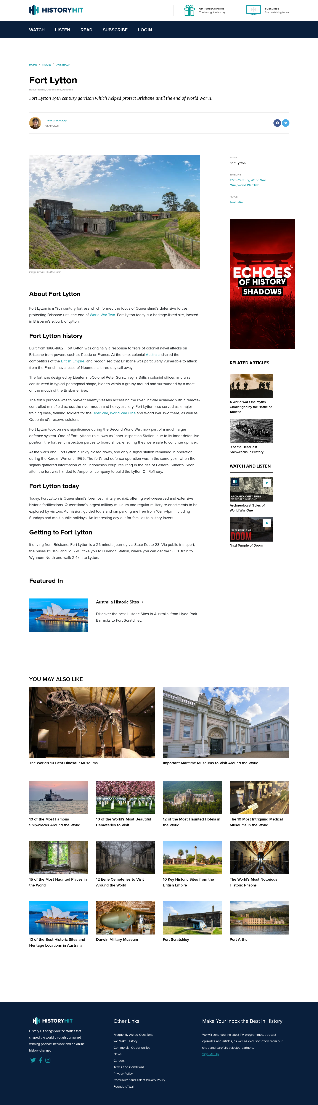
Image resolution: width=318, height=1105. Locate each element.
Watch (37, 29)
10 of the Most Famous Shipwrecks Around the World (54, 822)
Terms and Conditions (129, 1067)
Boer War (100, 413)
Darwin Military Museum (117, 939)
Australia (153, 354)
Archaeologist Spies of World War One (247, 508)
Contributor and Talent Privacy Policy (139, 1080)
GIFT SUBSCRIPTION (211, 9)
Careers (119, 1060)
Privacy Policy (123, 1073)
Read (86, 29)
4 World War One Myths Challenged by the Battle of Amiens (251, 406)
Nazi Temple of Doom (246, 545)
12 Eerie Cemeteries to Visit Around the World (120, 882)
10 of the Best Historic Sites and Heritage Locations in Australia (57, 942)
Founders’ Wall (124, 1086)
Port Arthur (239, 939)
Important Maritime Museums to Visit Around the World (210, 763)
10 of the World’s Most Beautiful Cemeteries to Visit (123, 822)
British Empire (72, 361)
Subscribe (115, 29)
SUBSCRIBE (272, 9)
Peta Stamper (56, 120)
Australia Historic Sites (117, 602)
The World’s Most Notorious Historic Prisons (253, 882)
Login (145, 29)
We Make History (125, 1041)
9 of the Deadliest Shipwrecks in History (246, 449)
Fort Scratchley (176, 939)
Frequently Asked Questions (133, 1034)
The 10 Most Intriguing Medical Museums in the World (256, 822)
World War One (123, 413)
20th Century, (240, 180)
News (118, 1054)
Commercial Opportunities (132, 1047)
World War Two (102, 315)
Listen (62, 29)
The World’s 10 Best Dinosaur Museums (63, 763)
